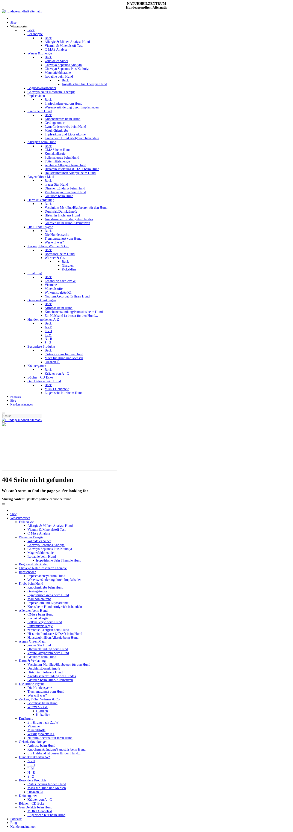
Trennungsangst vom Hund (45, 691)
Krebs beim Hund (31, 583)
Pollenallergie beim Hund (44, 622)
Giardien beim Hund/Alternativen (50, 680)
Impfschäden (27, 572)
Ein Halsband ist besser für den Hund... (54, 753)
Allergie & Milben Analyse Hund (50, 525)
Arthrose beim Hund (41, 745)
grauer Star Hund (39, 645)
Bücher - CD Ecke (31, 803)
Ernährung (26, 718)
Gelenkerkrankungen (33, 741)
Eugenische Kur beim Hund (46, 815)
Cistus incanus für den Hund (46, 784)
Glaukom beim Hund (41, 657)
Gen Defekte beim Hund (35, 807)
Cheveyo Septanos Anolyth (46, 545)
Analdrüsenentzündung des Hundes (51, 676)
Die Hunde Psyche (31, 684)
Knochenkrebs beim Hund (45, 587)
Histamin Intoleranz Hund (45, 672)
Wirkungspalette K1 (40, 734)
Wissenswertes (20, 518)
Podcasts (16, 819)
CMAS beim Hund (40, 614)
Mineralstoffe (36, 730)
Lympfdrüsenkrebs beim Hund (48, 595)
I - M (30, 768)
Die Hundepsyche (39, 687)
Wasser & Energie (31, 537)
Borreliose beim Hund (42, 703)
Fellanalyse (26, 522)
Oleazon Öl (35, 792)
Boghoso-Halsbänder (33, 564)
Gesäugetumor (37, 591)
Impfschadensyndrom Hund (46, 576)
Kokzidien (43, 714)
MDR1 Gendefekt (39, 811)
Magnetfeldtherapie (40, 552)
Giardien (42, 711)
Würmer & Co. (37, 707)
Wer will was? (37, 695)
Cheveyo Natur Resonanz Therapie (43, 568)
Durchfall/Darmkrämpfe (43, 668)
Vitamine (33, 726)
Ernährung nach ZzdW (43, 722)
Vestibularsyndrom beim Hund (48, 653)
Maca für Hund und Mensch (46, 788)
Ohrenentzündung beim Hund (47, 649)
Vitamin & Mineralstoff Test (46, 529)
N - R (31, 772)
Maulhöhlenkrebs (39, 599)
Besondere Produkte (32, 780)
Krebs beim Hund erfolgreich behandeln (54, 606)
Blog (13, 822)
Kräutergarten (28, 795)
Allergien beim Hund (33, 610)
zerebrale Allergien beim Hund (48, 630)
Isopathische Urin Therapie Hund (58, 560)
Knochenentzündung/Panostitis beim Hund (56, 749)
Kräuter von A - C (39, 799)
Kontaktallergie (37, 618)
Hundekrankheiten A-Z (34, 757)
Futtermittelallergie (40, 626)
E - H (31, 765)
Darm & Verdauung (32, 660)
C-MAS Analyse (38, 533)
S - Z (30, 776)
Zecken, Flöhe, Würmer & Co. (39, 699)
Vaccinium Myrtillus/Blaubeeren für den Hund (58, 664)
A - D (31, 761)
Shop (13, 514)
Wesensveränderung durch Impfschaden (54, 579)
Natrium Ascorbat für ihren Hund (49, 738)
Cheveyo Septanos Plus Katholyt (49, 549)
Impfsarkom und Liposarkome (47, 603)
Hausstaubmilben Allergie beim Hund (53, 637)
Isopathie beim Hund (41, 556)
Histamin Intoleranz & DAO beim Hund (54, 633)
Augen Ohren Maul (32, 641)
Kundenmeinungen (23, 826)
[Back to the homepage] (22, 11)
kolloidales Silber (39, 541)
